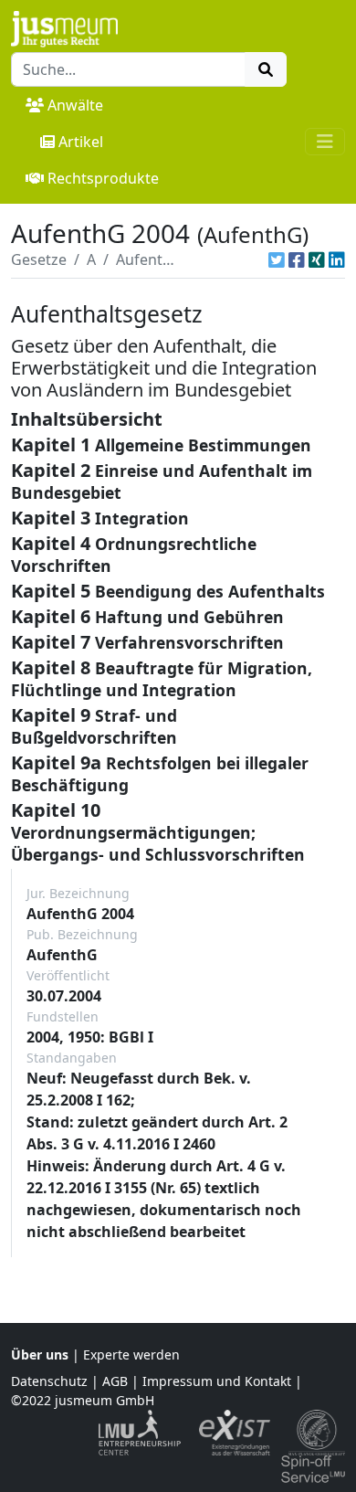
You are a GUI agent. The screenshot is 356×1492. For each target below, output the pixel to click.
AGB (115, 1381)
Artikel (80, 142)
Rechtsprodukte (103, 178)
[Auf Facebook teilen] (296, 259)
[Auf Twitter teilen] (276, 259)
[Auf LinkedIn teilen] (337, 259)
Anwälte (75, 105)
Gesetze (39, 259)
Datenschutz (49, 1381)
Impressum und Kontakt (216, 1381)
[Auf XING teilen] (317, 259)
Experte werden (131, 1354)
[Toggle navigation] (325, 141)
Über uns (39, 1354)
